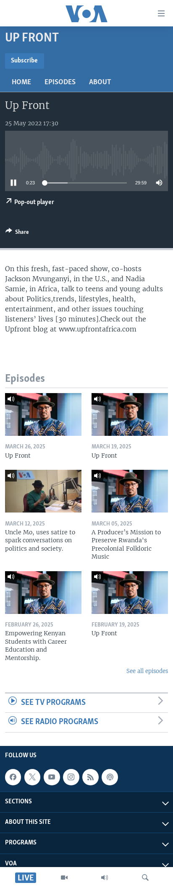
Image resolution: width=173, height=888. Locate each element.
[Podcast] (110, 777)
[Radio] (104, 877)
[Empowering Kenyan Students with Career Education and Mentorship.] (43, 592)
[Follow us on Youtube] (52, 777)
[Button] (17, 233)
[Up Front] (43, 414)
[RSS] (90, 777)
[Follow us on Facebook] (13, 777)
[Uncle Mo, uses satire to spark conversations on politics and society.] (43, 491)
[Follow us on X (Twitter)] (32, 777)
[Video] (64, 877)
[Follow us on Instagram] (71, 777)
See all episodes (147, 671)
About (100, 82)
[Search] (145, 877)
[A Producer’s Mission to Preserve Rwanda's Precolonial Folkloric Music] (130, 491)
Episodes (60, 82)
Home (21, 82)
